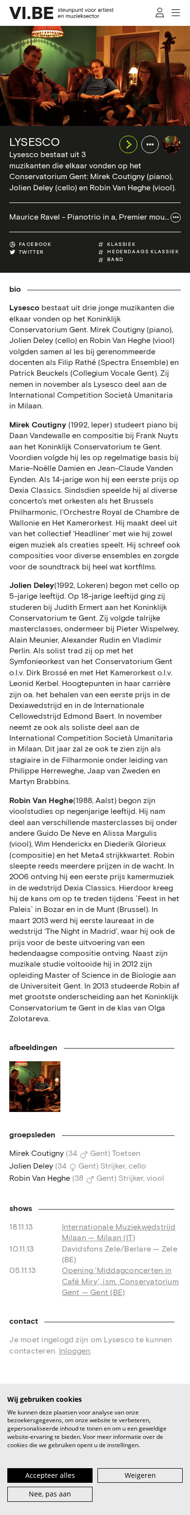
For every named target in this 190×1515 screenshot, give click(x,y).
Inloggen (75, 1351)
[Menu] (176, 13)
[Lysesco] (171, 144)
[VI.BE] (61, 13)
